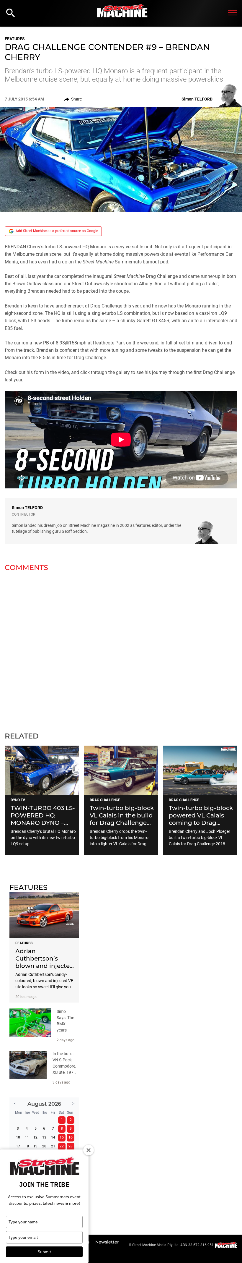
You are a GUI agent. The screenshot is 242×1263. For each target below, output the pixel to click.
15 (62, 1137)
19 (35, 1146)
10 (18, 1137)
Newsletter (107, 1242)
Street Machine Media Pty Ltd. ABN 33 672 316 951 (173, 1245)
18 (27, 1146)
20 (44, 1146)
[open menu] (232, 13)
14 (53, 1137)
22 (62, 1146)
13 (44, 1137)
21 (53, 1146)
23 (70, 1146)
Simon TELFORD (27, 507)
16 (70, 1137)
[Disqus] (121, 648)
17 (18, 1146)
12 (35, 1137)
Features (15, 38)
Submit (44, 1251)
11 (27, 1137)
